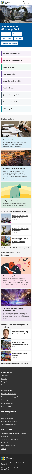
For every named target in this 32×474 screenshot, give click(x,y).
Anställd (3, 449)
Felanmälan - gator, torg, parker (10, 397)
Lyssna (3, 385)
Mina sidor (19, 38)
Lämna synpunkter (6, 400)
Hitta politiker (5, 442)
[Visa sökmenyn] (24, 2)
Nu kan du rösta (8, 140)
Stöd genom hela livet (10, 201)
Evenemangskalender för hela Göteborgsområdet (13, 309)
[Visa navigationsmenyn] (29, 2)
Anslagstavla (4, 436)
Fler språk (4, 382)
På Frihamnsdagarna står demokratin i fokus (20, 216)
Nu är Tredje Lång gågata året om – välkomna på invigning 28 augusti (20, 239)
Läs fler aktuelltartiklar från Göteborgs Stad (15, 248)
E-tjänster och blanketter (8, 445)
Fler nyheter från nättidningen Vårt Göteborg (15, 363)
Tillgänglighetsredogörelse (8, 424)
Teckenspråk (4, 375)
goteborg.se (4, 463)
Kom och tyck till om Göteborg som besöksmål (20, 343)
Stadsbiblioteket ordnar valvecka (19, 354)
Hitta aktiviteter (7, 38)
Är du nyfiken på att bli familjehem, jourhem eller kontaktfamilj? (20, 228)
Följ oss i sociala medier (8, 403)
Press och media (6, 406)
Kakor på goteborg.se (7, 418)
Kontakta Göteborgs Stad (8, 394)
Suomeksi (4, 379)
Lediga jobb (6, 34)
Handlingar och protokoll (10, 43)
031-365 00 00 (5, 469)
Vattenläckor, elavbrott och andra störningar (13, 433)
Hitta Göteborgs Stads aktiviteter (14, 276)
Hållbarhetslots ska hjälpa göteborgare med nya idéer (20, 332)
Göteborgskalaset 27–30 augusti (14, 168)
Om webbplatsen (6, 415)
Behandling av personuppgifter (10, 421)
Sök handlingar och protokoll (9, 439)
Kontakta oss (17, 34)
